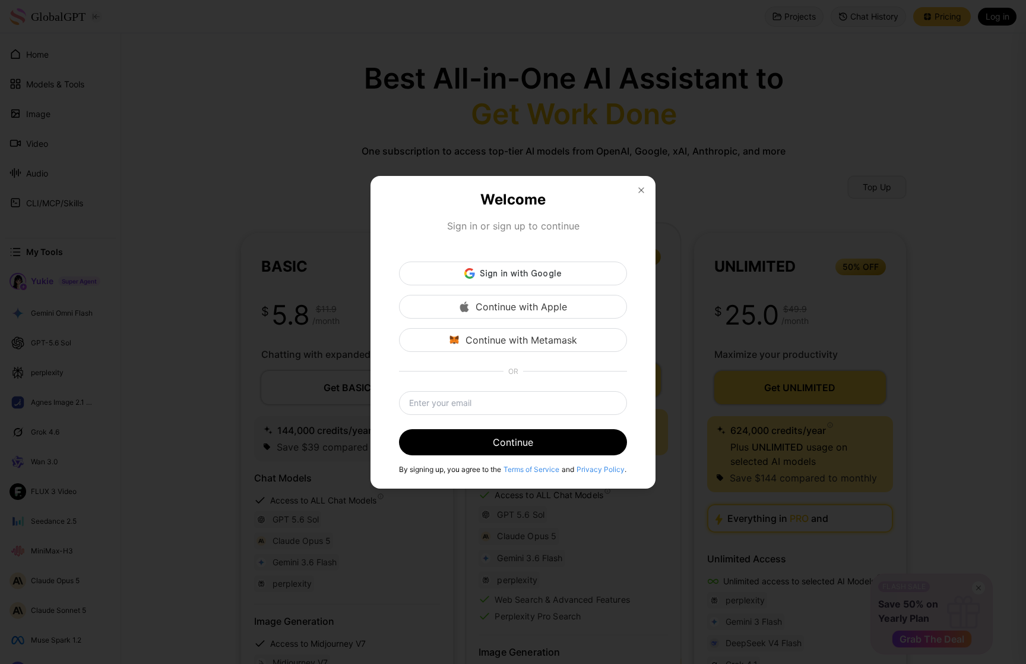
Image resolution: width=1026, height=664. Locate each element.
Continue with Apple (521, 307)
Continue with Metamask (521, 340)
